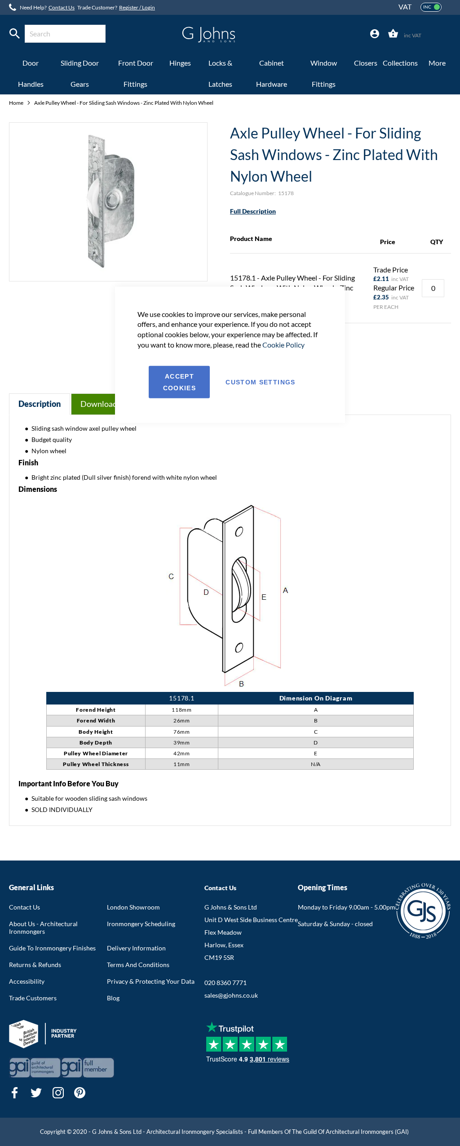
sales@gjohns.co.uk (231, 995)
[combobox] (65, 34)
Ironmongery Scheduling (141, 924)
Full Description (253, 211)
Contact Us (62, 7)
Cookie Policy (283, 344)
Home (16, 102)
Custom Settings (260, 382)
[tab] (374, 34)
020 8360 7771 (225, 982)
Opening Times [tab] (322, 887)
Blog (113, 998)
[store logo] (208, 34)
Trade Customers (33, 998)
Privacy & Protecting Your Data (151, 981)
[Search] (14, 34)
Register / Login (137, 7)
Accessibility (26, 981)
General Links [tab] (31, 887)
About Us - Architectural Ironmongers (43, 927)
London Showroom (133, 907)
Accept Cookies (179, 382)
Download (98, 404)
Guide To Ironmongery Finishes (52, 948)
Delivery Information (136, 948)
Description (39, 404)
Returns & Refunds (35, 964)
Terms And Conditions (138, 964)
